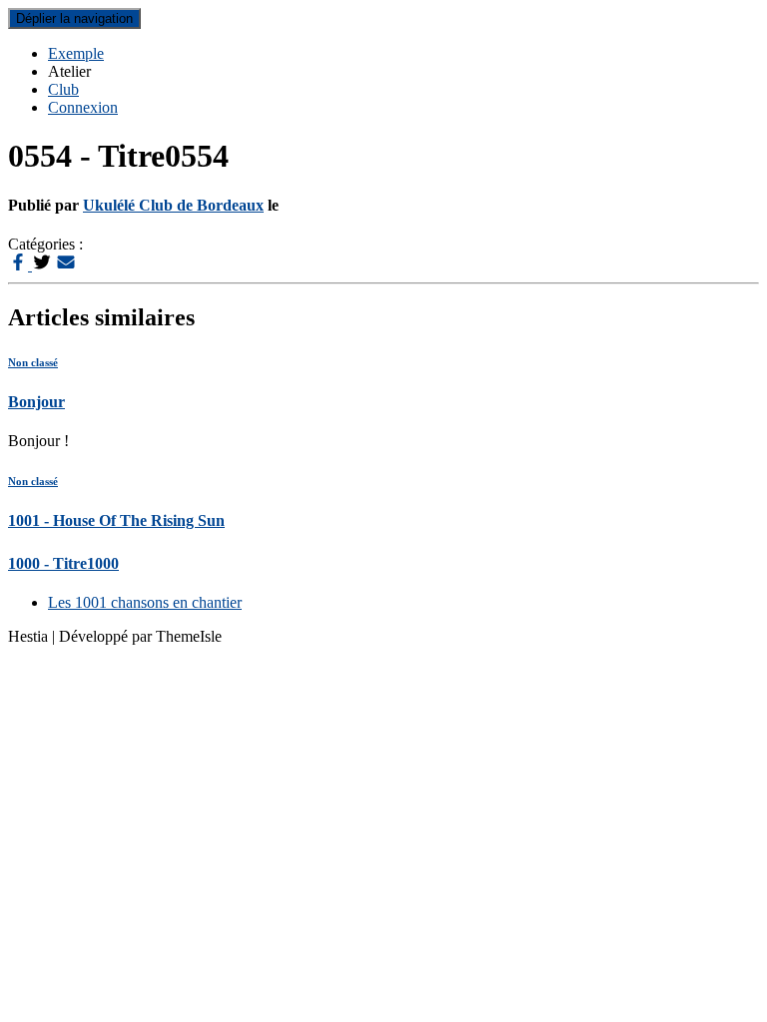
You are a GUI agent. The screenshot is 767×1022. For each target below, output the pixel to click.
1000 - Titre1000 (63, 563)
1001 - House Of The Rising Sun (116, 520)
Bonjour (36, 401)
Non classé (33, 362)
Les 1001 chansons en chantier (145, 602)
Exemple (76, 53)
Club (63, 89)
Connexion (83, 107)
